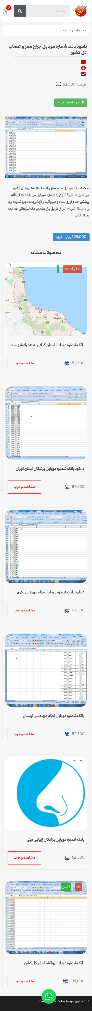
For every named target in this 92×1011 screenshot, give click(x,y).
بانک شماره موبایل (73, 30)
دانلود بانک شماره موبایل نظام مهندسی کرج (50, 592)
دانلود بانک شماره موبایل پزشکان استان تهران (50, 469)
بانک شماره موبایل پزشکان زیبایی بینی (55, 840)
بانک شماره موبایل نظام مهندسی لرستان (53, 716)
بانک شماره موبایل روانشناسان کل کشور (53, 963)
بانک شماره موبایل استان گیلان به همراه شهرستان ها (46, 347)
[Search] (20, 11)
